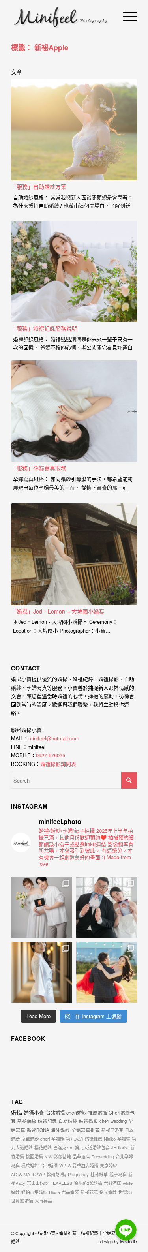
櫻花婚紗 (43, 1147)
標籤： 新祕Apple (39, 47)
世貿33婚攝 (22, 1201)
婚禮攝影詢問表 (58, 764)
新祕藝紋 (26, 1120)
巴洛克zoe (63, 1147)
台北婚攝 (55, 1112)
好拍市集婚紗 (34, 1192)
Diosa (54, 1192)
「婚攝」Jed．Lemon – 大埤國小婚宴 (58, 611)
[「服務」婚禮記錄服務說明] (74, 272)
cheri (45, 1139)
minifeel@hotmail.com (53, 738)
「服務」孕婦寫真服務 (38, 468)
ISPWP (38, 1174)
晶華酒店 (81, 1156)
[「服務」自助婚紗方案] (74, 130)
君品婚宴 (70, 1192)
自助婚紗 (67, 1121)
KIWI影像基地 (58, 1156)
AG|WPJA (20, 1174)
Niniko (110, 1139)
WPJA (65, 1165)
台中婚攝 (49, 1165)
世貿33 (125, 1192)
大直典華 (43, 1201)
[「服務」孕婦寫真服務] (74, 411)
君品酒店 (112, 1183)
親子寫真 (118, 1174)
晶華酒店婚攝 (85, 1165)
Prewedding (103, 1156)
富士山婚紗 (38, 1183)
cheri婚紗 (76, 1112)
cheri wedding (113, 1121)
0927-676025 (50, 755)
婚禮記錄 (47, 1120)
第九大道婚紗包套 (92, 1147)
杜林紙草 (99, 1174)
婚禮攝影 (88, 1121)
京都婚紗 (30, 1139)
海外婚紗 (60, 1130)
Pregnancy (78, 1174)
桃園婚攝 (34, 1156)
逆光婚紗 (108, 1192)
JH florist (120, 1147)
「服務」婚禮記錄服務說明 (44, 328)
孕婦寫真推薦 (85, 1130)
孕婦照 (57, 1139)
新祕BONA (38, 1130)
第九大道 (74, 1139)
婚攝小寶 (34, 1112)
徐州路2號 (56, 1174)
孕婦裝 (123, 1139)
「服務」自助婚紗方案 (38, 186)
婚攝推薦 (93, 1139)
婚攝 (16, 1112)
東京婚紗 (108, 1165)
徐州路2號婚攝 (88, 1183)
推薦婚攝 (97, 1112)
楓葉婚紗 (30, 1165)
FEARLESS (61, 1183)
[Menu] (126, 16)
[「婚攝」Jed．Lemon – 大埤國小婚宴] (74, 554)
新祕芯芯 (89, 1192)
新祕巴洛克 (112, 1130)
